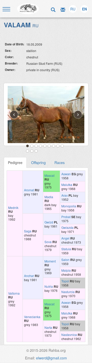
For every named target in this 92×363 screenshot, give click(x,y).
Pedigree (15, 162)
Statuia (66, 249)
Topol (65, 281)
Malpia (66, 270)
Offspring (38, 162)
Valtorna (14, 293)
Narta (48, 327)
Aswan (66, 174)
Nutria (48, 286)
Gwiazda (67, 227)
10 (27, 151)
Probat (66, 217)
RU (72, 8)
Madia (48, 197)
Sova (48, 242)
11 (32, 151)
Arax (64, 195)
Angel (65, 238)
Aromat (29, 190)
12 (36, 151)
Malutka (66, 184)
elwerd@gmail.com (51, 357)
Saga (27, 231)
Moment (50, 261)
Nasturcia (68, 292)
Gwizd (48, 222)
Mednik (13, 207)
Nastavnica (69, 334)
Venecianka (32, 317)
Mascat (49, 175)
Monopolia (68, 206)
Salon (65, 259)
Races (59, 162)
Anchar (29, 275)
